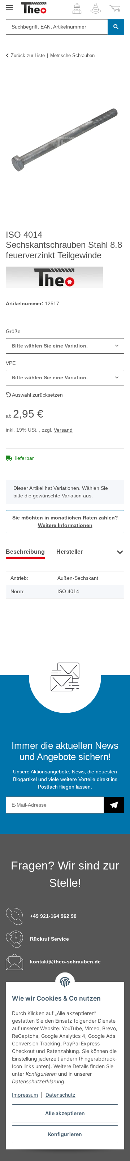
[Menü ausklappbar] (9, 4)
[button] (77, 8)
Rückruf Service (49, 939)
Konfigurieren (65, 1134)
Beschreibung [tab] (25, 552)
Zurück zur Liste (28, 55)
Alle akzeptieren (65, 1113)
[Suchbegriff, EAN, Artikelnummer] (116, 27)
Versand (63, 430)
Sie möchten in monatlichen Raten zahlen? (65, 521)
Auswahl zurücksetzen (37, 395)
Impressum (25, 1095)
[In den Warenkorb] (11, 78)
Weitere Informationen (65, 525)
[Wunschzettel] (95, 8)
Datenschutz (60, 1095)
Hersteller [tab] (69, 552)
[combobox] (65, 346)
